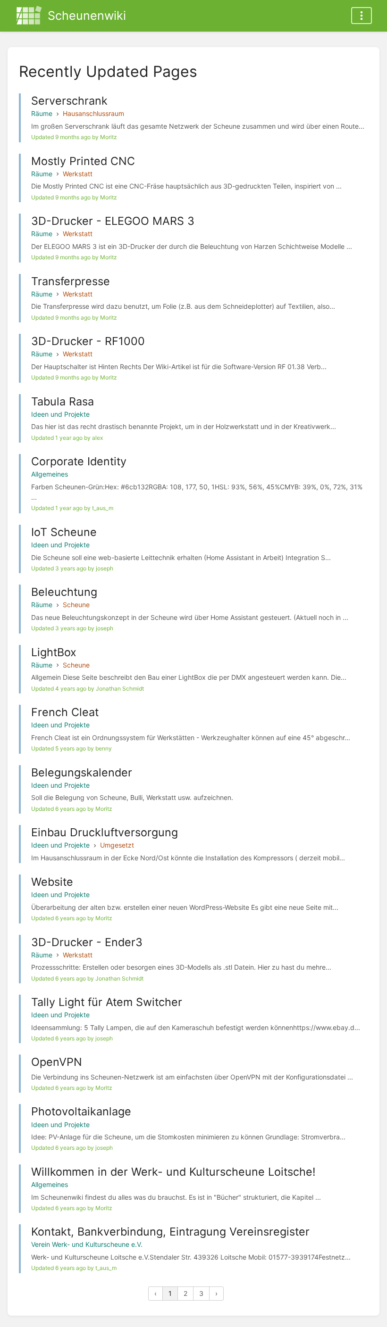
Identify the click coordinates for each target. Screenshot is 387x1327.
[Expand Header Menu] (361, 15)
